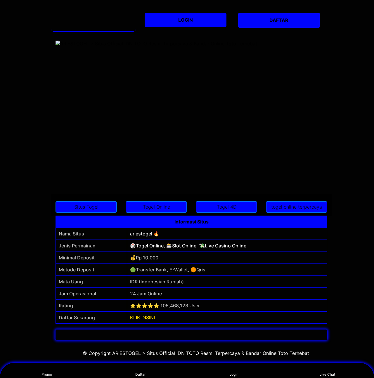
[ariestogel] (93, 20)
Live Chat (327, 374)
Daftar (140, 374)
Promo (46, 374)
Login (233, 374)
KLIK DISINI (142, 317)
